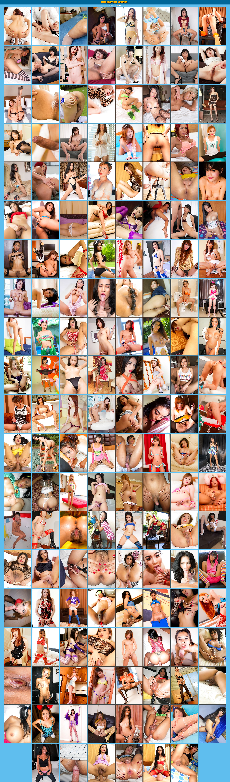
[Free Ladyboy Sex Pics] (115, 2)
